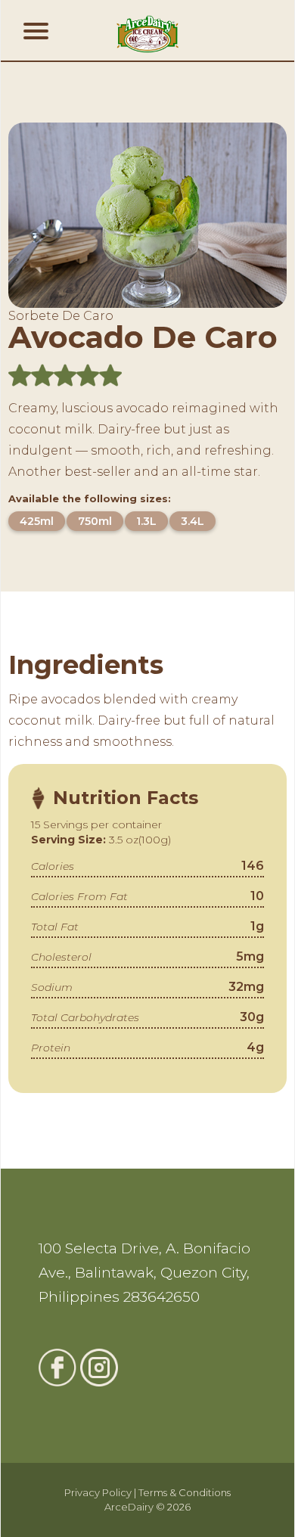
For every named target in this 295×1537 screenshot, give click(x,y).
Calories (52, 866)
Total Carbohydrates (85, 1017)
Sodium (52, 987)
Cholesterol (61, 957)
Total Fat (55, 926)
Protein (50, 1047)
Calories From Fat (79, 896)
